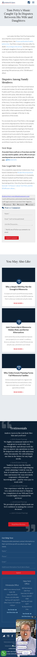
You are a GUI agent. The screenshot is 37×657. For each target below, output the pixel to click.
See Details (11, 609)
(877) (8, 160)
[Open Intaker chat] (19, 656)
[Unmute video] (26, 634)
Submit (18, 573)
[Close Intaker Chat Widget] (35, 617)
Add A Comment (11, 238)
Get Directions (11, 612)
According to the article (14, 47)
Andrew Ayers (6, 196)
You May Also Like (18, 261)
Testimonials (18, 428)
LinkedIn (21, 204)
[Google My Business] (8, 636)
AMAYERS (13, 160)
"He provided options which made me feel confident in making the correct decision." (18, 506)
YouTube (30, 204)
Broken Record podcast (25, 172)
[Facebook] (12, 636)
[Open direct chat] (32, 617)
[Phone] (29, 2)
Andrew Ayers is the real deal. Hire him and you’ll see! (18, 434)
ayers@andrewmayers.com (20, 196)
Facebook (8, 204)
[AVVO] (4, 636)
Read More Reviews (18, 524)
